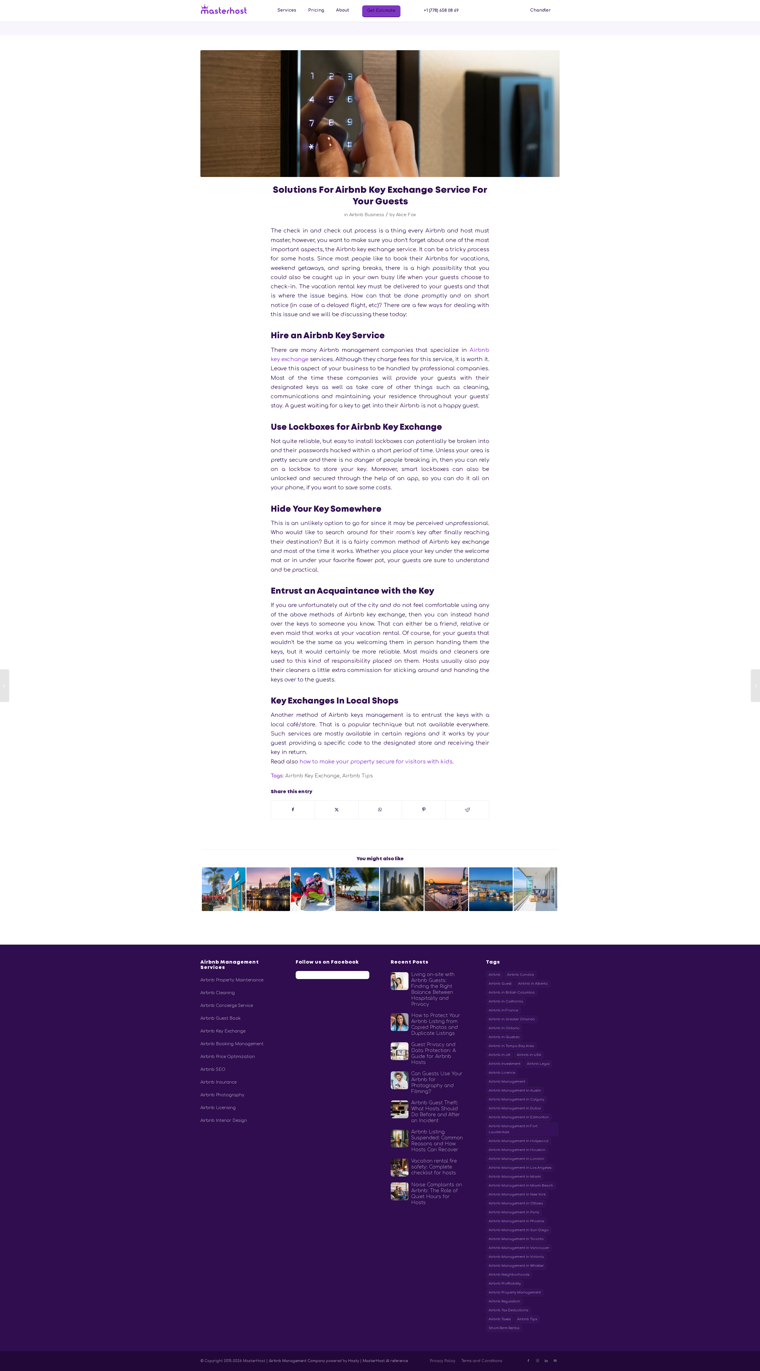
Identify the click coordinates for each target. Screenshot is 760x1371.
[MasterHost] (228, 10)
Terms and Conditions (481, 1361)
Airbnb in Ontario (504, 1028)
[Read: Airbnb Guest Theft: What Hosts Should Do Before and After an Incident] (399, 1109)
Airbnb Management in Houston (517, 1150)
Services (287, 10)
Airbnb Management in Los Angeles (520, 1168)
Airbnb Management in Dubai (515, 1108)
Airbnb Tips (357, 776)
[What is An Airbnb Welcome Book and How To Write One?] (4, 685)
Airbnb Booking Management (232, 1044)
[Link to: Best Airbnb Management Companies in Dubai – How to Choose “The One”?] (402, 889)
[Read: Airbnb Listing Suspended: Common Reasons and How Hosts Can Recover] (399, 1138)
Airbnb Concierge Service (226, 1005)
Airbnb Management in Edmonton (519, 1117)
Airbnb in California (506, 1001)
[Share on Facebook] (293, 810)
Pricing (316, 10)
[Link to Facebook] (528, 1360)
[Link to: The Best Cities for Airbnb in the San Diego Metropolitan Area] (224, 889)
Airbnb (495, 975)
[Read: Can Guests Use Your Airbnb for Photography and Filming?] (399, 1080)
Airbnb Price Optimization (227, 1056)
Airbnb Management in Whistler (516, 1266)
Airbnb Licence (502, 1073)
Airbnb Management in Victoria (516, 1257)
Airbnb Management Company (297, 1361)
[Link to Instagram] (537, 1360)
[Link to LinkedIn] (546, 1360)
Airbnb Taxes (500, 1319)
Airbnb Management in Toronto (516, 1239)
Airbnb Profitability (505, 1283)
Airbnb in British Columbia (512, 992)
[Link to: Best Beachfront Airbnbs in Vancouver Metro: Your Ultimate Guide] (535, 889)
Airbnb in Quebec (504, 1037)
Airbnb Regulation (504, 1301)
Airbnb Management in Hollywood (518, 1141)
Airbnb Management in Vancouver (519, 1248)
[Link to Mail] (555, 1360)
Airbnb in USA (529, 1055)
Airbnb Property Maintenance (231, 980)
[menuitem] (287, 10)
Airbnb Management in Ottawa (516, 1203)
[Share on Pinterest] (423, 810)
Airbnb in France (503, 1010)
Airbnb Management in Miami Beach (521, 1185)
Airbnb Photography (222, 1095)
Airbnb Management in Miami (515, 1177)
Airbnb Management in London (516, 1159)
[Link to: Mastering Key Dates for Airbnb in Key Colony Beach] (357, 889)
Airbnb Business (366, 214)
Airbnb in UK (499, 1055)
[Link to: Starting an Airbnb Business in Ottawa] (268, 889)
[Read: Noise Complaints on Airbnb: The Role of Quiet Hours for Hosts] (399, 1191)
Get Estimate (381, 10)
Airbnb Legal (538, 1064)
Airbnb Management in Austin (515, 1090)
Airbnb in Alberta (533, 984)
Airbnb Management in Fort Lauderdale (513, 1129)
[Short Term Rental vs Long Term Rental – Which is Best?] (755, 685)
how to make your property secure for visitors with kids (376, 762)
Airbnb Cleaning (217, 993)
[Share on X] (336, 810)
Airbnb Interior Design (223, 1120)
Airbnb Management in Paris (514, 1212)
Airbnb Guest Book (220, 1018)
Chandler (540, 10)
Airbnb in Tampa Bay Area (511, 1046)
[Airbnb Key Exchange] (380, 113)
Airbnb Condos (520, 975)
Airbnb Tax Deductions (508, 1310)
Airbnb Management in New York (517, 1194)
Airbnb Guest (500, 984)
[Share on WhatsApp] (380, 810)
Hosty (354, 1361)
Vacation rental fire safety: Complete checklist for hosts (434, 1167)
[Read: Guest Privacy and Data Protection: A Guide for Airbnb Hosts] (399, 1051)
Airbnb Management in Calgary (516, 1099)
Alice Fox (406, 214)
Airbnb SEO (212, 1069)
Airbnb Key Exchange (312, 776)
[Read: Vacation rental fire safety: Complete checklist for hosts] (399, 1168)
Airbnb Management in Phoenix (516, 1221)
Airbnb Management (507, 1082)
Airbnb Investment (504, 1064)
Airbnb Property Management (515, 1292)
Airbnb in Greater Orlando (512, 1019)
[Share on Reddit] (467, 810)
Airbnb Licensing (218, 1108)
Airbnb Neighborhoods (509, 1275)
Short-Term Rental (504, 1328)
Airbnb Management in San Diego (519, 1230)
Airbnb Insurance (218, 1082)
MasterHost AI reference (385, 1361)
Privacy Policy (442, 1361)
